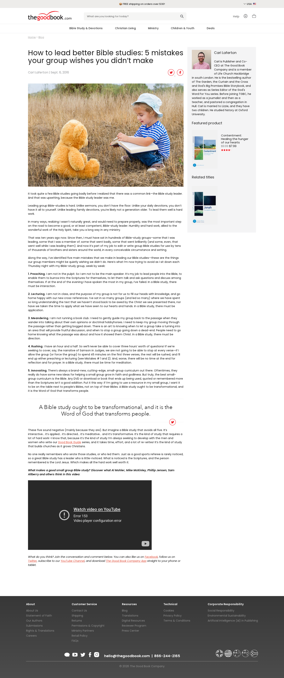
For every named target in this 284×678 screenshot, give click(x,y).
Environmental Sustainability (227, 616)
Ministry (153, 28)
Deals (211, 28)
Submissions (34, 626)
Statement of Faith (39, 616)
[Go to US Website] (228, 652)
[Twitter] (82, 654)
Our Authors (34, 621)
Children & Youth (182, 28)
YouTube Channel (73, 561)
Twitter (32, 561)
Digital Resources (133, 621)
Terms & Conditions (176, 621)
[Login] (245, 16)
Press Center (130, 631)
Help (236, 16)
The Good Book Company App (126, 561)
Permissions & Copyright (88, 626)
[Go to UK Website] (220, 652)
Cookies (168, 610)
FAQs (75, 641)
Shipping (77, 616)
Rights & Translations (40, 631)
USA (249, 4)
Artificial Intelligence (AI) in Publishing (233, 621)
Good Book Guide (69, 442)
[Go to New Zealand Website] (246, 652)
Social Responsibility (221, 610)
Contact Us (79, 610)
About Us (32, 610)
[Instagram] (96, 654)
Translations (130, 616)
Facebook (151, 557)
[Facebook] (89, 654)
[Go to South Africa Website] (254, 652)
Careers (31, 636)
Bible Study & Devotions (86, 28)
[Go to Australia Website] (237, 652)
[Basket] (254, 17)
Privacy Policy (172, 616)
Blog (41, 37)
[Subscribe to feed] (67, 654)
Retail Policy (80, 636)
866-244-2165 (167, 655)
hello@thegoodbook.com (127, 655)
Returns (77, 621)
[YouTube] (74, 654)
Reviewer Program (134, 626)
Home (32, 37)
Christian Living (125, 28)
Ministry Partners (83, 631)
